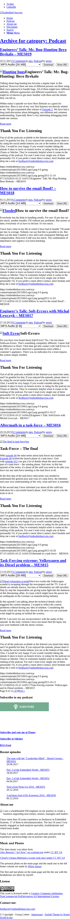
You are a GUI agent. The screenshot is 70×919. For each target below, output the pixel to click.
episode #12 (11, 461)
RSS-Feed (5, 745)
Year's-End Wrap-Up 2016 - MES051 (26, 786)
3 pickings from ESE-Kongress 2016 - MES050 (31, 795)
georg (49, 61)
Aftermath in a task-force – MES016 (30, 425)
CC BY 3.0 (56, 852)
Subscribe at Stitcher (11, 738)
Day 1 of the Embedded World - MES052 (28, 778)
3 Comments (18, 61)
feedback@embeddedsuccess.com (35, 161)
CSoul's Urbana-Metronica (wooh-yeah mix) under (26, 857)
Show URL (62, 64)
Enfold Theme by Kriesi (57, 914)
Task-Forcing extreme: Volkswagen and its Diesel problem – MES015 (33, 562)
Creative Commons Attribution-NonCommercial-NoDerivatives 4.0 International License (31, 895)
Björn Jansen (35, 866)
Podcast (38, 61)
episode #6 (11, 455)
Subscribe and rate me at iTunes (17, 732)
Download (48, 64)
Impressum (37, 914)
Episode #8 (6, 458)
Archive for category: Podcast (33, 41)
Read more (5, 123)
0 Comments (18, 199)
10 (21, 691)
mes (30, 61)
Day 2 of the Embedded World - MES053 (28, 769)
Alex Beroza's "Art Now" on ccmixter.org (21, 852)
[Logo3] (11, 12)
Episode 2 (47, 109)
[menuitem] (38, 18)
